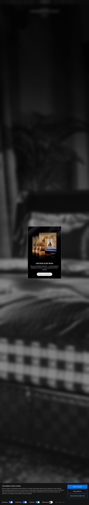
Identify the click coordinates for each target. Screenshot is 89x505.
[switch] (25, 502)
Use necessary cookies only (77, 495)
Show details (58, 502)
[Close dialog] (58, 228)
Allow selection (77, 491)
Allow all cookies (77, 486)
